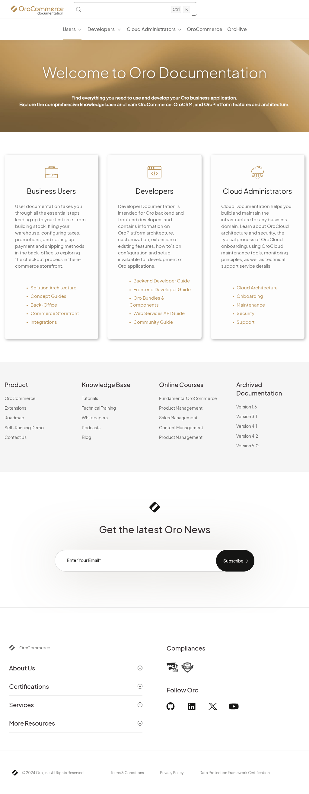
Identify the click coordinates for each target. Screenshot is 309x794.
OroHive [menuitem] (237, 29)
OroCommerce (20, 398)
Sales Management (178, 417)
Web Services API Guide (159, 313)
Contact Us (16, 437)
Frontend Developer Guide (162, 289)
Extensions (15, 408)
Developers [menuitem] (101, 29)
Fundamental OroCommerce (188, 398)
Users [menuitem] (69, 29)
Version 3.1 (246, 416)
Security (245, 313)
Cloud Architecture (257, 287)
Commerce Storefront (54, 313)
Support (246, 322)
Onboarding (250, 296)
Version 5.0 (247, 445)
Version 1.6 (246, 406)
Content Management (181, 427)
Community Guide (153, 322)
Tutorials (90, 398)
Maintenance (251, 304)
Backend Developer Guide (161, 280)
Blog (86, 437)
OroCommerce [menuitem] (204, 29)
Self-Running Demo (24, 427)
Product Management (180, 408)
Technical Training (99, 408)
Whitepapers (95, 417)
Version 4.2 (247, 436)
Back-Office (43, 304)
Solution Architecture (53, 287)
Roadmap (14, 417)
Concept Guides (48, 296)
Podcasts (91, 427)
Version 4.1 (246, 426)
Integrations (43, 322)
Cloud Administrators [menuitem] (151, 29)
